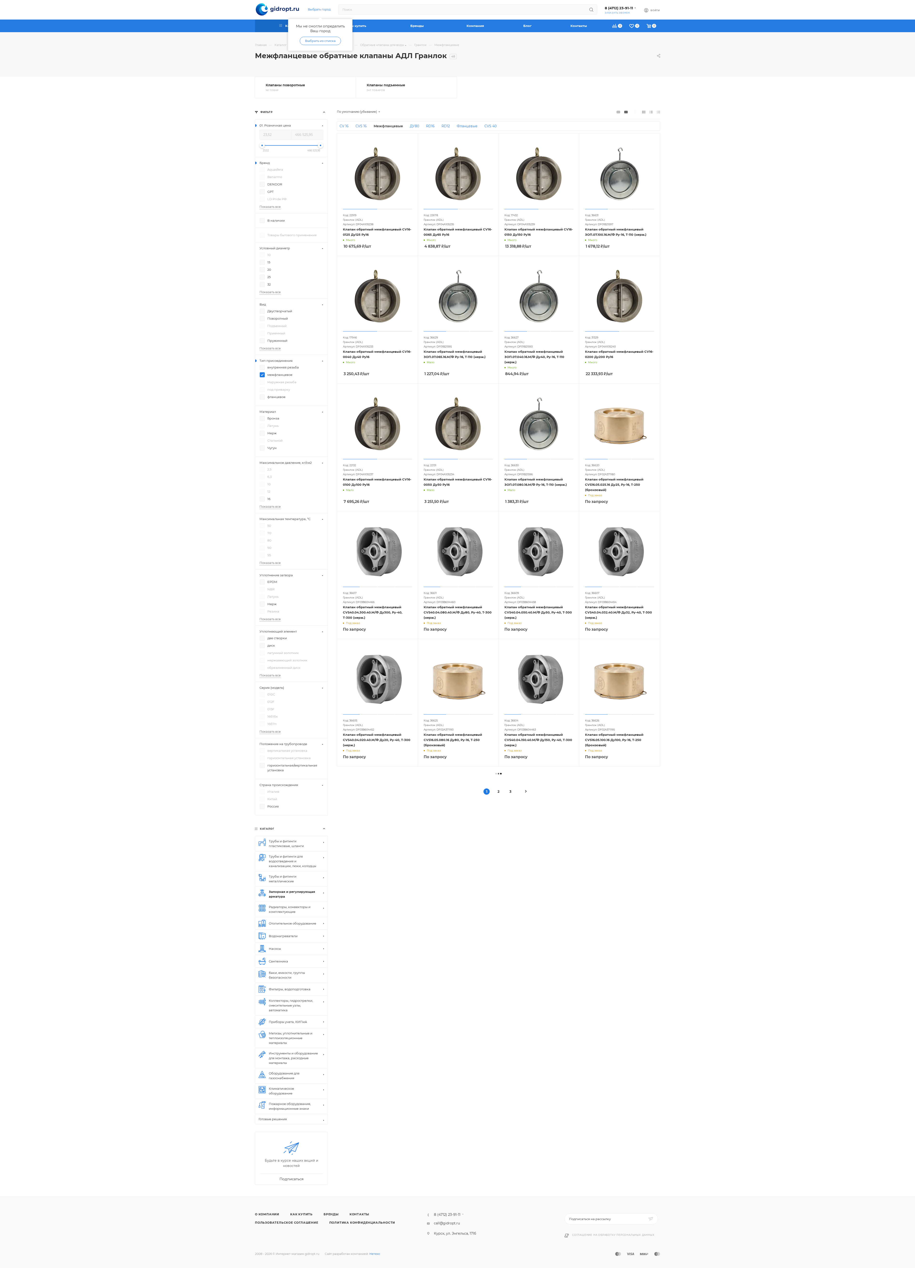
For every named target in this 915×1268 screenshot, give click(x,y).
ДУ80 (414, 126)
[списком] (651, 111)
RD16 (430, 126)
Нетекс (374, 1254)
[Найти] (591, 10)
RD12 (446, 126)
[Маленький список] (618, 111)
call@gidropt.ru (447, 1223)
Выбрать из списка (320, 41)
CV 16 (344, 126)
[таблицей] (658, 111)
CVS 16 (361, 126)
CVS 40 (490, 126)
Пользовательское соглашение (286, 1222)
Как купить (301, 1214)
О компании (267, 1214)
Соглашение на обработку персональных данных (613, 1235)
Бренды (331, 1214)
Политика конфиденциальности (362, 1222)
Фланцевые (467, 126)
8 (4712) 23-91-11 (619, 8)
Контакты (359, 1214)
